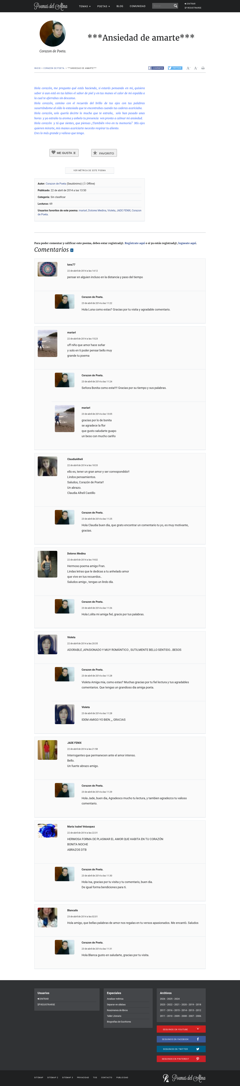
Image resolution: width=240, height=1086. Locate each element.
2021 (177, 1004)
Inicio (37, 68)
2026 (162, 999)
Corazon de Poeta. (54, 68)
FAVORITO (106, 153)
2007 (191, 1016)
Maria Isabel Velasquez (81, 826)
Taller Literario (114, 1016)
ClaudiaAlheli (75, 459)
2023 (162, 1004)
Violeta (111, 210)
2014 (184, 1010)
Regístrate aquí (135, 243)
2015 (177, 1010)
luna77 (71, 264)
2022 (169, 1004)
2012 (198, 1010)
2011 (162, 1016)
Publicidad (122, 1078)
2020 (184, 1004)
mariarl (83, 210)
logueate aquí (187, 243)
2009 (177, 1016)
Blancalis (72, 910)
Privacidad (83, 1078)
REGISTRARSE (194, 8)
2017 (162, 1010)
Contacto (106, 1078)
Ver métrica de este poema (89, 170)
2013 (191, 1010)
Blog (120, 6)
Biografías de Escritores (119, 1022)
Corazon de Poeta (56, 183)
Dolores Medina (97, 210)
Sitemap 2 (52, 1078)
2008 (184, 1016)
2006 (198, 1016)
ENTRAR (191, 4)
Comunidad (138, 6)
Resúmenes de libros (117, 1010)
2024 (177, 999)
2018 (198, 1004)
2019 (191, 1004)
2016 (169, 1010)
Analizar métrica (115, 999)
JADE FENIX (124, 210)
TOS (95, 1078)
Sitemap (38, 1078)
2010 (169, 1016)
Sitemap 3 (67, 1078)
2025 (169, 999)
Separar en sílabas (116, 1004)
